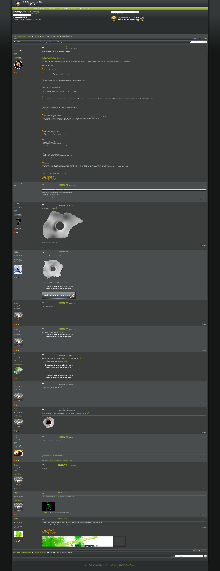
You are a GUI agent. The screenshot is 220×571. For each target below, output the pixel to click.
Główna (17, 8)
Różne (57, 36)
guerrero (16, 464)
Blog (89, 8)
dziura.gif (45, 429)
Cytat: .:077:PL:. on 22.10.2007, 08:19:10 (51, 188)
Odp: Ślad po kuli (63, 184)
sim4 (15, 436)
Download (42, 8)
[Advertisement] (45, 29)
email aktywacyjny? (32, 13)
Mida (15, 383)
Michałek (16, 204)
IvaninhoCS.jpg (46, 512)
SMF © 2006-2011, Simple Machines (103, 565)
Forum (23, 8)
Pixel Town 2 (74, 8)
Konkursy (82, 8)
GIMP (51, 36)
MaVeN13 (16, 302)
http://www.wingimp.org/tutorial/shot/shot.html (53, 58)
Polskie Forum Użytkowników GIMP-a (22, 36)
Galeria (60, 8)
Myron (16, 47)
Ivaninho (16, 492)
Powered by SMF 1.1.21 (90, 565)
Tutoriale (35, 8)
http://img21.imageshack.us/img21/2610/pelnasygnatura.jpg (59, 460)
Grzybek (16, 354)
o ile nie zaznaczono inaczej (108, 564)
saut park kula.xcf (46, 455)
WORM (66, 8)
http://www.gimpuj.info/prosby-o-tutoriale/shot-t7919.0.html (115, 61)
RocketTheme (118, 565)
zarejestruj (35, 11)
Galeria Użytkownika (18, 58)
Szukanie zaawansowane (117, 13)
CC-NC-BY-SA (127, 564)
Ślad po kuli (69, 47)
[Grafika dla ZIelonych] (19, 541)
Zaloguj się (26, 11)
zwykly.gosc (17, 518)
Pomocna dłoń (52, 8)
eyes (15, 408)
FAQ (29, 8)
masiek (16, 251)
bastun (16, 328)
